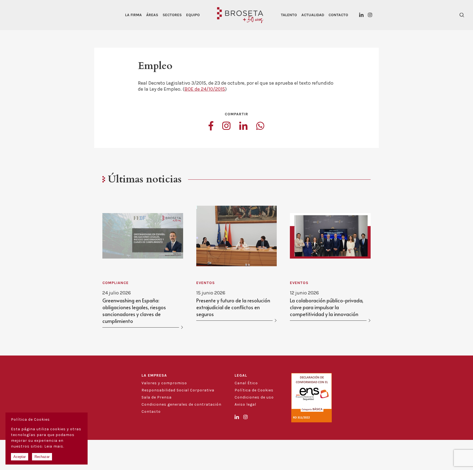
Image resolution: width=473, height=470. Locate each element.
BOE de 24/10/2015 (204, 89)
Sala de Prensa (157, 397)
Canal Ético (246, 383)
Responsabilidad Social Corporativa (178, 390)
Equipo (193, 15)
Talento (289, 15)
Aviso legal (245, 404)
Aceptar (19, 457)
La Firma (133, 15)
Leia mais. (54, 446)
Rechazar (42, 457)
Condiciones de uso (254, 397)
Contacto (338, 15)
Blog (146, 418)
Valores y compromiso (164, 383)
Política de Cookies (254, 390)
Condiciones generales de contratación (181, 404)
